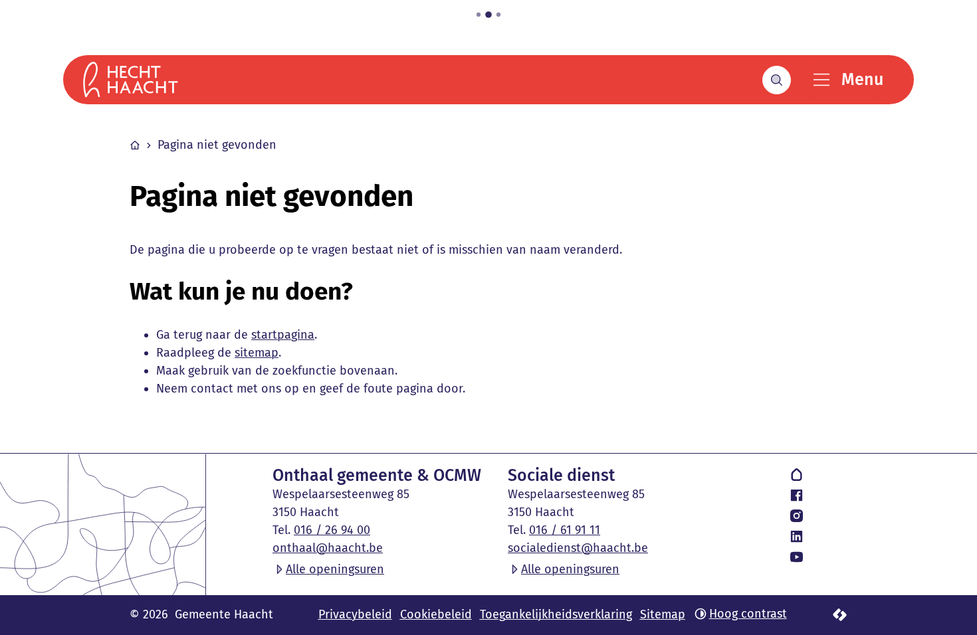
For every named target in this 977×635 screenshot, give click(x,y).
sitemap (256, 352)
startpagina (282, 334)
